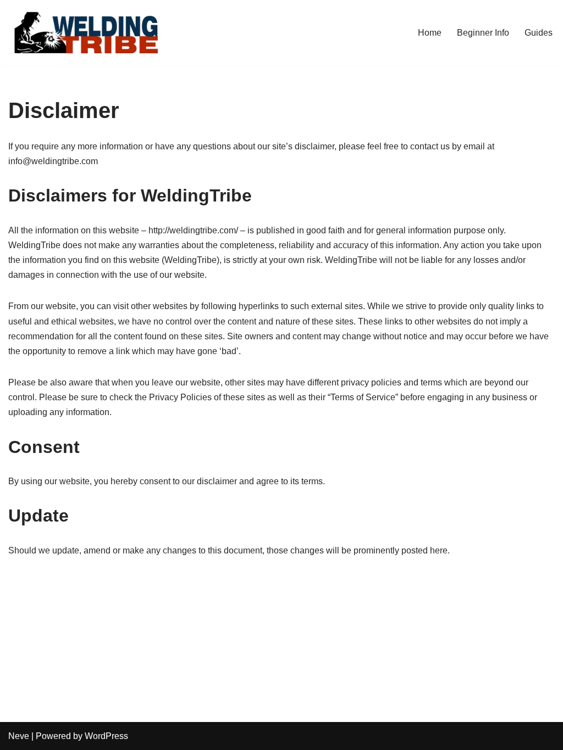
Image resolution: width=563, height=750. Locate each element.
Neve (18, 736)
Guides (539, 32)
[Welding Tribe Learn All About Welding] (85, 32)
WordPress (106, 736)
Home (429, 32)
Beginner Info (483, 32)
